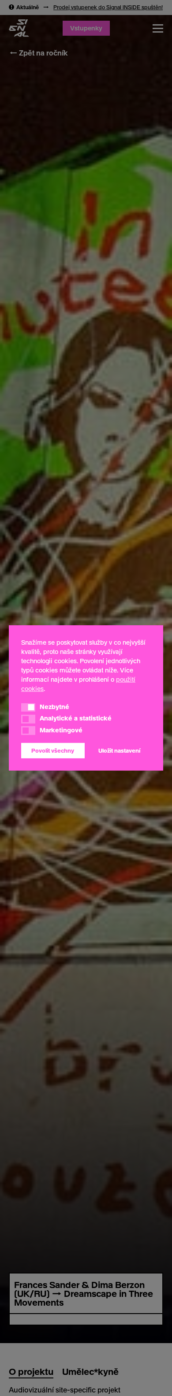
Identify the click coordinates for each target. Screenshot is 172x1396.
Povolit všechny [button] (52, 750)
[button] (28, 707)
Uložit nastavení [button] (119, 750)
